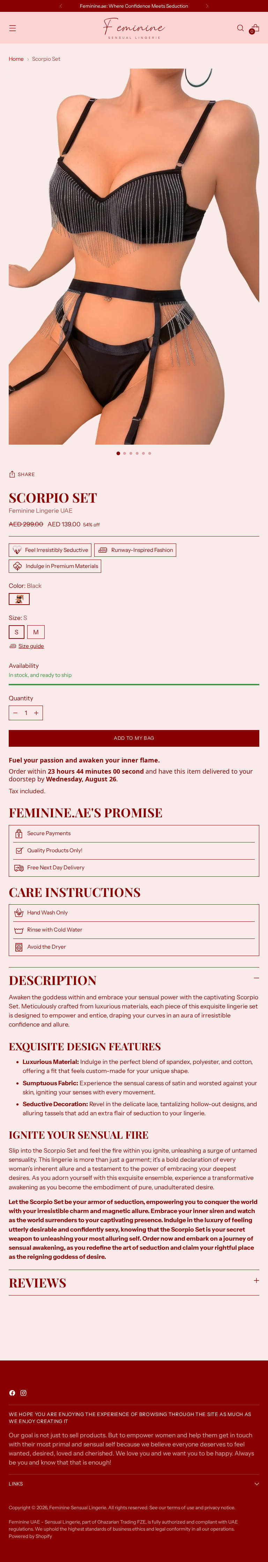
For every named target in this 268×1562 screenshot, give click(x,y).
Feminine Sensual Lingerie (77, 1507)
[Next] (207, 6)
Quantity (21, 698)
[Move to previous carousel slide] (237, 1337)
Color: (25, 585)
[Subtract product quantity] (15, 713)
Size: (18, 617)
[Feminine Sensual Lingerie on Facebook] (13, 1394)
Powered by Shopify (30, 1536)
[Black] (19, 599)
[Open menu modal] (12, 28)
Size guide (31, 646)
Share (26, 474)
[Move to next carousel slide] (253, 1336)
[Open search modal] (240, 28)
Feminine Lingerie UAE (41, 510)
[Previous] (61, 6)
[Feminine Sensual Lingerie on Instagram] (24, 1394)
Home (16, 59)
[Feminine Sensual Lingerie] (134, 28)
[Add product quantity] (36, 713)
